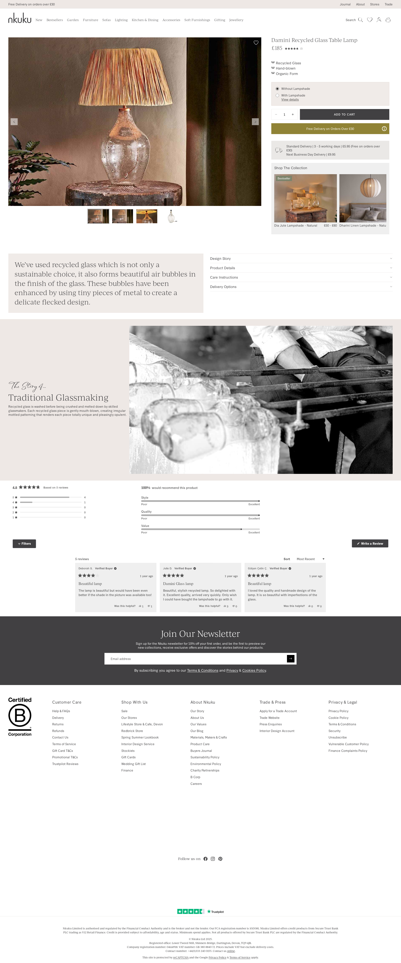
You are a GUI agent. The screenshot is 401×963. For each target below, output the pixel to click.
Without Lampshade (295, 88)
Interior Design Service (138, 744)
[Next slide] (255, 121)
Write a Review (374, 544)
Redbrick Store (132, 730)
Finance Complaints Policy (348, 750)
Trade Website (270, 717)
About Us (197, 717)
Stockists (128, 750)
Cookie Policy (338, 717)
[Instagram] (212, 858)
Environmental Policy (205, 763)
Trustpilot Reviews (65, 763)
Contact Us (60, 737)
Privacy (232, 670)
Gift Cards (128, 757)
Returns (57, 724)
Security (334, 730)
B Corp (195, 777)
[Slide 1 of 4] (98, 216)
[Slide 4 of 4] (171, 216)
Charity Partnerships (204, 770)
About (360, 4)
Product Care (200, 744)
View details (290, 99)
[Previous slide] (14, 121)
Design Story (220, 258)
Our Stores (129, 717)
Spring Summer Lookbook (140, 737)
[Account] (378, 19)
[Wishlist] (369, 19)
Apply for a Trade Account (278, 711)
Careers (196, 783)
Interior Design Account (277, 730)
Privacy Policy (338, 711)
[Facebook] (205, 858)
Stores (374, 4)
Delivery (58, 717)
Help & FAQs (61, 711)
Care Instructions (224, 277)
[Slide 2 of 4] (122, 216)
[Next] (321, 587)
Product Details (222, 267)
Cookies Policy (254, 670)
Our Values (198, 724)
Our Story (197, 711)
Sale (124, 711)
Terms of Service (64, 744)
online (231, 951)
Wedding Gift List (133, 763)
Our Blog (196, 730)
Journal (345, 4)
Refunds (58, 730)
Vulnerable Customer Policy (349, 744)
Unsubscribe (338, 737)
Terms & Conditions (202, 670)
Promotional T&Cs (65, 757)
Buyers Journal (201, 750)
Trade (389, 4)
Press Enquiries (271, 724)
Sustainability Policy (204, 757)
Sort (287, 559)
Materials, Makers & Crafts (208, 737)
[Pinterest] (220, 858)
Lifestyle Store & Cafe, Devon (142, 724)
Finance (127, 770)
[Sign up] (290, 658)
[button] (337, 48)
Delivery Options (223, 286)
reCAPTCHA (181, 957)
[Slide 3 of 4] (146, 216)
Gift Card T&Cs (62, 750)
